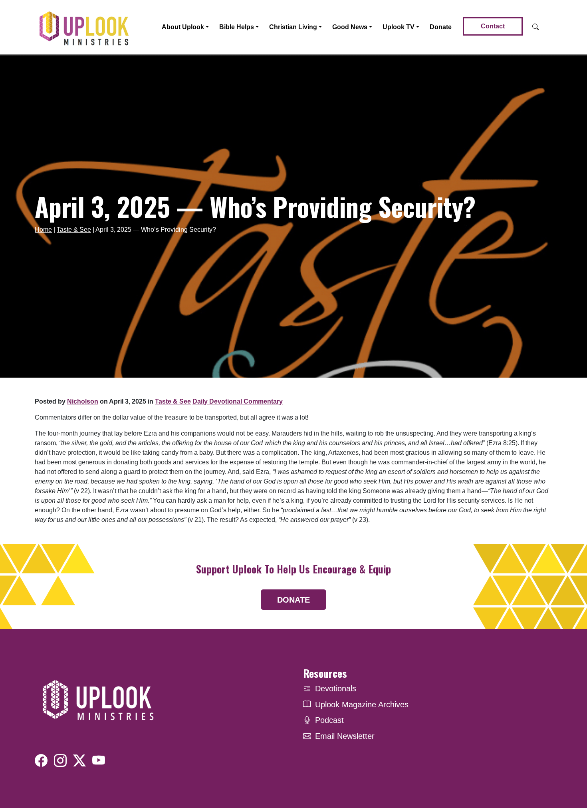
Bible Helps (236, 27)
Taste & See (74, 229)
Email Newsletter (345, 736)
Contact (493, 26)
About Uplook (183, 27)
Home (43, 229)
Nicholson (82, 401)
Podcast (329, 720)
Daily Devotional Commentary (237, 401)
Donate (441, 27)
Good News (349, 27)
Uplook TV (398, 27)
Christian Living (293, 27)
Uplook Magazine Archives (362, 704)
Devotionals (335, 688)
